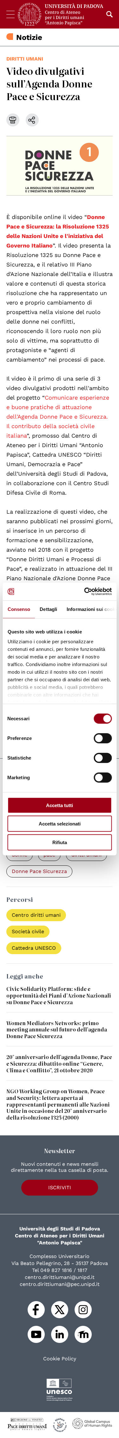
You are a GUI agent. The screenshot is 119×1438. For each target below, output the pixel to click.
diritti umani (24, 59)
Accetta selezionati (60, 823)
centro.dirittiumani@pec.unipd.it (60, 1284)
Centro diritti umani (36, 915)
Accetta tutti (59, 805)
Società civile (28, 931)
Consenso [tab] (18, 609)
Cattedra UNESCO (34, 948)
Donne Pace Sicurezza (39, 871)
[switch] (103, 738)
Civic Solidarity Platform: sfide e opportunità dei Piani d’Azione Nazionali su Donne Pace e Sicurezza (58, 995)
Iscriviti (59, 1187)
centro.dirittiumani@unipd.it (60, 1277)
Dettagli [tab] (48, 609)
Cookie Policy (59, 1358)
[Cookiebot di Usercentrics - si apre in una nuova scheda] (85, 591)
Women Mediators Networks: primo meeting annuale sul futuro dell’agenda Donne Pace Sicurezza (56, 1029)
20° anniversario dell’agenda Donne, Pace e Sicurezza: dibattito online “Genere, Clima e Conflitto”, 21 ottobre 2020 (59, 1063)
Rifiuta (59, 842)
